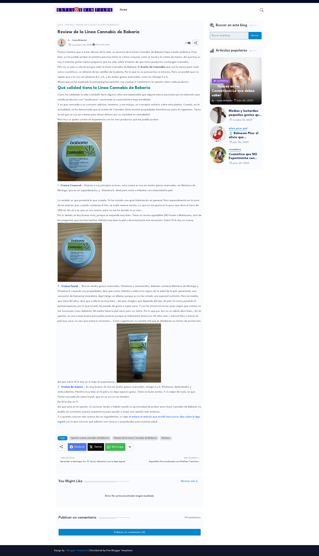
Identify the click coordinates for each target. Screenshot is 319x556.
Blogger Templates (77, 550)
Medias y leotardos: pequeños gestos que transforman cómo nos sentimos (245, 113)
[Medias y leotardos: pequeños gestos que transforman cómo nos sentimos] (218, 115)
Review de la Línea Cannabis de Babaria (135, 438)
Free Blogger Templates (119, 550)
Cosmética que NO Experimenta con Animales (243, 156)
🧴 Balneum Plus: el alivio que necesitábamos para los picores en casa (244, 135)
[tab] (123, 10)
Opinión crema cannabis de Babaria (90, 438)
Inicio (60, 25)
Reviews (70, 25)
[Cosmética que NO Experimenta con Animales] (218, 155)
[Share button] (129, 447)
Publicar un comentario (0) (129, 532)
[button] (261, 10)
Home (123, 9)
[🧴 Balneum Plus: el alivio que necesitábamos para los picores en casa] (218, 134)
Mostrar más (188, 481)
